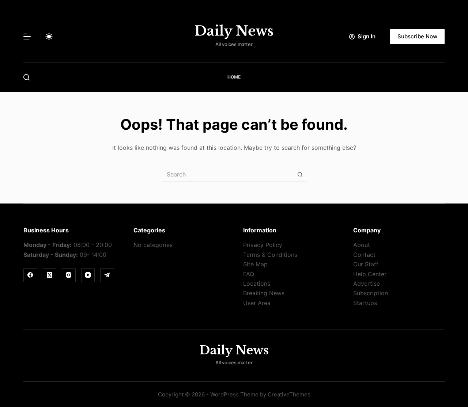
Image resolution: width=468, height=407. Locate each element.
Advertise (366, 283)
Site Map (255, 264)
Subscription (370, 293)
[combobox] (227, 174)
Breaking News (263, 293)
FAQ (248, 274)
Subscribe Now (417, 36)
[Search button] (300, 174)
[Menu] (27, 36)
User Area (257, 303)
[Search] (26, 77)
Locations (256, 283)
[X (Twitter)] (50, 275)
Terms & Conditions (270, 254)
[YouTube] (88, 275)
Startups (365, 303)
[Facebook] (30, 275)
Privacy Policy (262, 244)
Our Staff (365, 264)
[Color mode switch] (49, 36)
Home (234, 77)
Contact (364, 254)
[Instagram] (69, 275)
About (361, 244)
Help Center (369, 274)
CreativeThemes (289, 394)
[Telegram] (107, 275)
